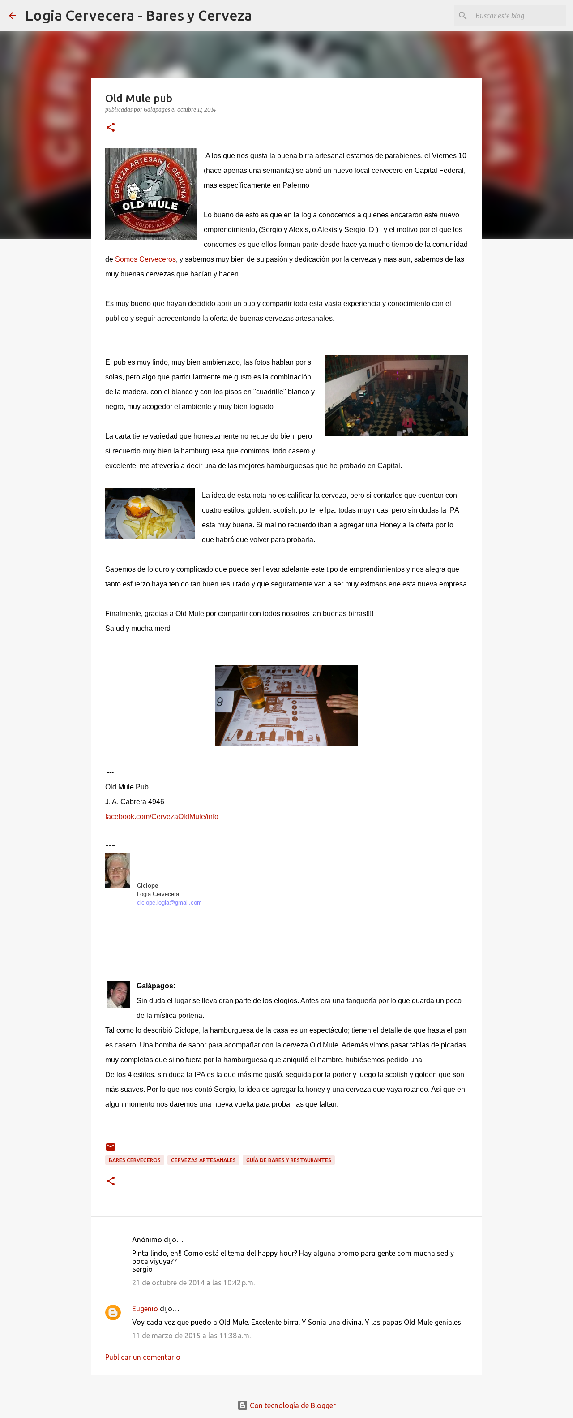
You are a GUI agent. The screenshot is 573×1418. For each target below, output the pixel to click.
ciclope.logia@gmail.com (169, 902)
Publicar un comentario (142, 1357)
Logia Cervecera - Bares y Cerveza (138, 15)
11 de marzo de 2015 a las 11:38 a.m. (191, 1336)
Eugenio (145, 1309)
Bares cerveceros (135, 1160)
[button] (110, 128)
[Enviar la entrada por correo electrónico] (110, 1150)
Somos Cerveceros (145, 259)
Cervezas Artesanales (203, 1160)
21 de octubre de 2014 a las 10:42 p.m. (193, 1283)
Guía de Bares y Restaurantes (288, 1160)
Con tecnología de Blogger (292, 1405)
